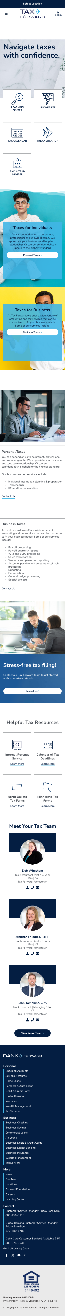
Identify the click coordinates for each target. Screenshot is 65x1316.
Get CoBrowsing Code (16, 1248)
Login (58, 15)
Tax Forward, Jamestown (32, 882)
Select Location (32, 3)
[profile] (27, 887)
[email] (37, 887)
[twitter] (13, 1255)
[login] (58, 12)
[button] (6, 14)
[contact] (32, 887)
